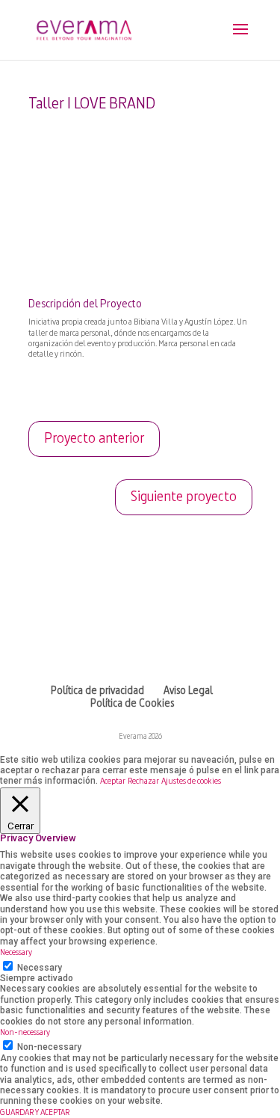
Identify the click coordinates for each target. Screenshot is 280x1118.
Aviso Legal (188, 691)
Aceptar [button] (112, 781)
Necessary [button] (16, 952)
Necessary (39, 967)
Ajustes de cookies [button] (191, 781)
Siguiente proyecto (184, 497)
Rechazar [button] (143, 781)
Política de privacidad (97, 691)
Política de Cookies (132, 704)
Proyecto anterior (94, 438)
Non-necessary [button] (25, 1032)
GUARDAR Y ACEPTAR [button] (34, 1112)
